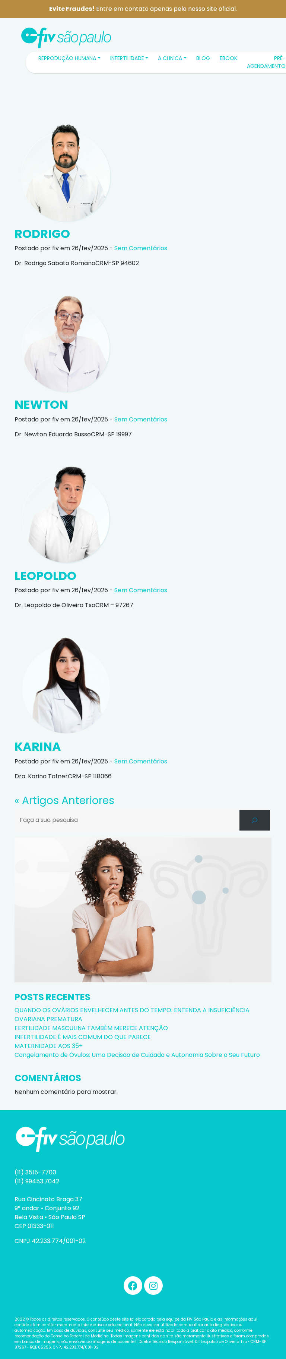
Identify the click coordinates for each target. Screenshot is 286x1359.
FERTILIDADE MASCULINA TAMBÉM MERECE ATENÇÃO (91, 1028)
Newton (41, 404)
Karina (38, 746)
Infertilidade (127, 58)
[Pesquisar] (254, 820)
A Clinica (170, 58)
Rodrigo (42, 233)
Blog (203, 58)
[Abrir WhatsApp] (267, 18)
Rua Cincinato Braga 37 (48, 1199)
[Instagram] (153, 1285)
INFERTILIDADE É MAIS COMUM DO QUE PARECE (83, 1037)
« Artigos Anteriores (64, 800)
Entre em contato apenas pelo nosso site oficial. (143, 8)
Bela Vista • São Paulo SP (50, 1217)
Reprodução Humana (67, 58)
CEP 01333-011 (34, 1226)
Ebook (228, 58)
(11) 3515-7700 (35, 1172)
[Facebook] (133, 1285)
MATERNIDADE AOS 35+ (49, 1046)
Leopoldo (45, 575)
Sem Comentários (140, 248)
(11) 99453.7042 (37, 1181)
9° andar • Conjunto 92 (47, 1208)
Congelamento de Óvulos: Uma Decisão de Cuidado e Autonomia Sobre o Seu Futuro (137, 1055)
